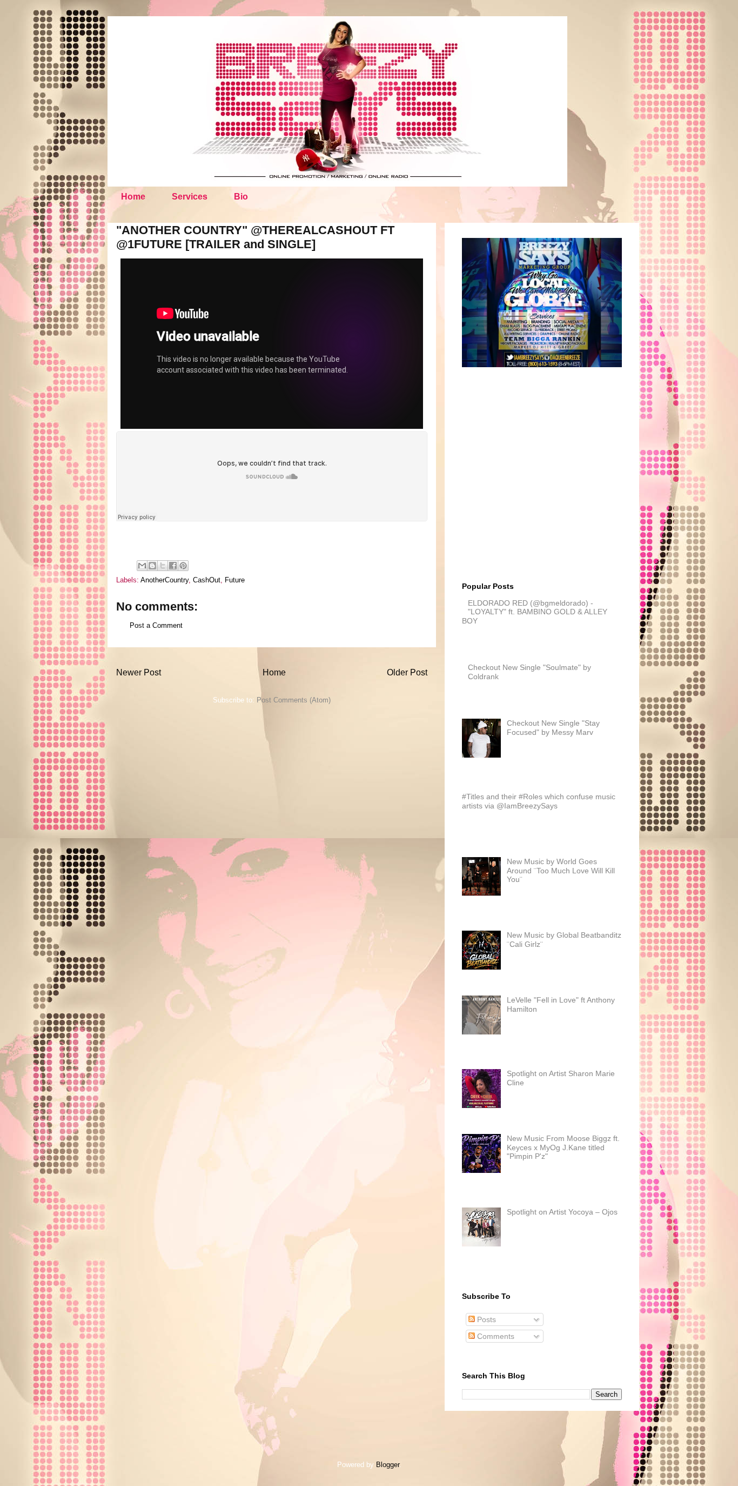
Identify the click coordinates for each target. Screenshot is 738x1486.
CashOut (206, 580)
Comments (494, 1336)
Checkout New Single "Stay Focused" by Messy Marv (553, 728)
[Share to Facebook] (172, 565)
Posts (485, 1319)
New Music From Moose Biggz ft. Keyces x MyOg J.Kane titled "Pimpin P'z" (563, 1147)
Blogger (387, 1465)
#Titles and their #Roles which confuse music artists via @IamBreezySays (538, 801)
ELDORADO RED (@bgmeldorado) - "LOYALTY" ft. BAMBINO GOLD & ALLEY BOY (534, 612)
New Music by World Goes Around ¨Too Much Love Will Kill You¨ (561, 870)
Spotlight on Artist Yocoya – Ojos (562, 1212)
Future (235, 580)
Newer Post (138, 672)
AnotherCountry (164, 580)
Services (189, 196)
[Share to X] (162, 565)
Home (133, 196)
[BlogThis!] (152, 565)
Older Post (407, 672)
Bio (241, 196)
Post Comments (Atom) (294, 700)
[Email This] (142, 565)
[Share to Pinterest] (183, 565)
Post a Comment (156, 625)
